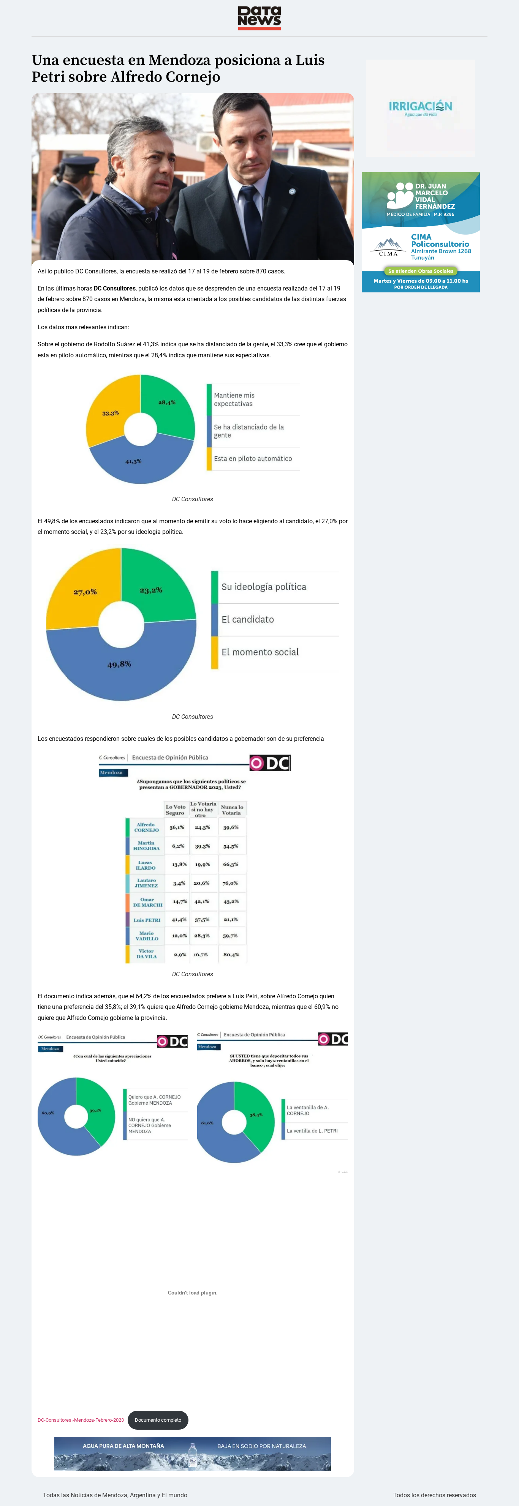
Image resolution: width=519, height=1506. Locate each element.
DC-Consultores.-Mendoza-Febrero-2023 (81, 1420)
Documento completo (158, 1420)
